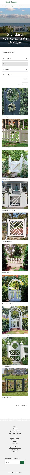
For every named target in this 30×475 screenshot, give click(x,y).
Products (15, 428)
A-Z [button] (24, 84)
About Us (15, 441)
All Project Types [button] (7, 74)
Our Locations (15, 440)
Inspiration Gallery (15, 438)
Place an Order (15, 449)
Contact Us (15, 451)
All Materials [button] (6, 69)
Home (3, 6)
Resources (15, 443)
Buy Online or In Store (15, 433)
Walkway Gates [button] (7, 58)
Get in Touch (15, 446)
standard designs (10, 6)
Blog (15, 436)
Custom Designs (15, 430)
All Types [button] (5, 64)
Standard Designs (15, 431)
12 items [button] (23, 405)
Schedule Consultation (15, 448)
